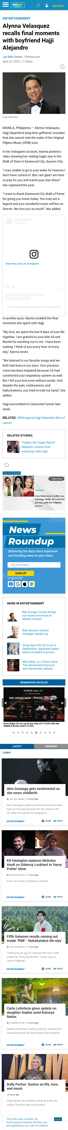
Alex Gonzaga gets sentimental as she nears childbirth (33, 791)
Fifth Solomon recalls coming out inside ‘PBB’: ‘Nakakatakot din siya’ (34, 938)
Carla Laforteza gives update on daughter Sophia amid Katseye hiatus (31, 1012)
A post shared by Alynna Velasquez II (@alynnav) (34, 306)
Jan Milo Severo (12, 56)
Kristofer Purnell (17, 875)
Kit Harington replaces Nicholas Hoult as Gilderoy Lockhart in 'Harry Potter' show (34, 864)
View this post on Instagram (22, 263)
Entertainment (17, 18)
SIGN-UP (20, 573)
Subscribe (58, 5)
